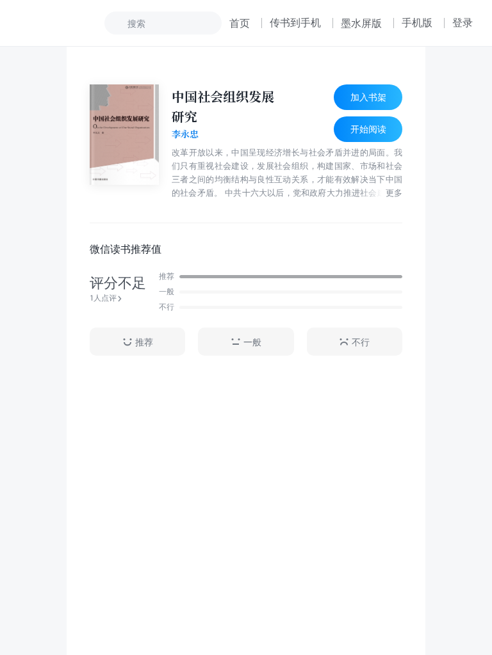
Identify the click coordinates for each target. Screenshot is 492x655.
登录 (462, 22)
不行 (361, 341)
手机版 (417, 22)
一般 (252, 341)
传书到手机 (295, 22)
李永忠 (185, 134)
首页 (239, 23)
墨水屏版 (361, 23)
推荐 (144, 341)
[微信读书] (61, 23)
